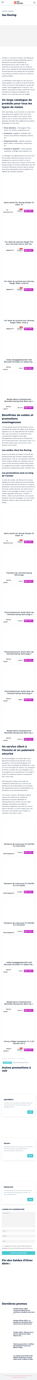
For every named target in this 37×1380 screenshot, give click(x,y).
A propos (23, 1377)
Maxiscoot (8, 1187)
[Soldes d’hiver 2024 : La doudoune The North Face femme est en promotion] (7, 1324)
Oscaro (7, 1143)
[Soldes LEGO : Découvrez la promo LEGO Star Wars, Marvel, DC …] (7, 1336)
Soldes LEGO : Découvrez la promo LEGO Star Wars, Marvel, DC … (23, 1334)
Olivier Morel (11, 1058)
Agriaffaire (9, 1100)
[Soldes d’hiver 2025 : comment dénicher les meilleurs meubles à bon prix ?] (7, 1312)
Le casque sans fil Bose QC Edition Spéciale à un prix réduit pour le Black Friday (23, 1357)
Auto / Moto (8, 11)
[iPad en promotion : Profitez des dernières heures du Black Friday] (7, 1348)
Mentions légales (20, 1375)
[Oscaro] (18, 1128)
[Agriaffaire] (18, 1084)
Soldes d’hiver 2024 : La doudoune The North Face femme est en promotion (22, 1322)
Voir (30, 1112)
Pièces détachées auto (20, 1062)
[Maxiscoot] (18, 1172)
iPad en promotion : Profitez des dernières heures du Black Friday (23, 1345)
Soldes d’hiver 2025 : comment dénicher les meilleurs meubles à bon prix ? (24, 1311)
